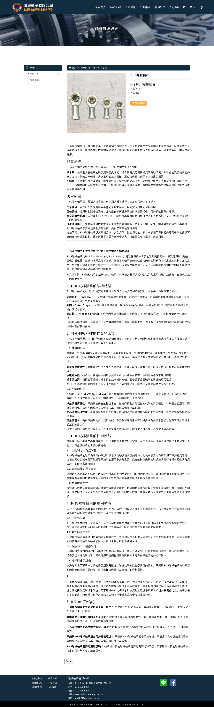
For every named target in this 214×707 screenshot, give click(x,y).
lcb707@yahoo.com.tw (87, 698)
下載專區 (145, 7)
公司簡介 (100, 7)
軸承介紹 (115, 7)
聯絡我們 (160, 7)
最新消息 (130, 7)
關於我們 (37, 678)
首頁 (74, 67)
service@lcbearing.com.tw (89, 694)
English (174, 7)
